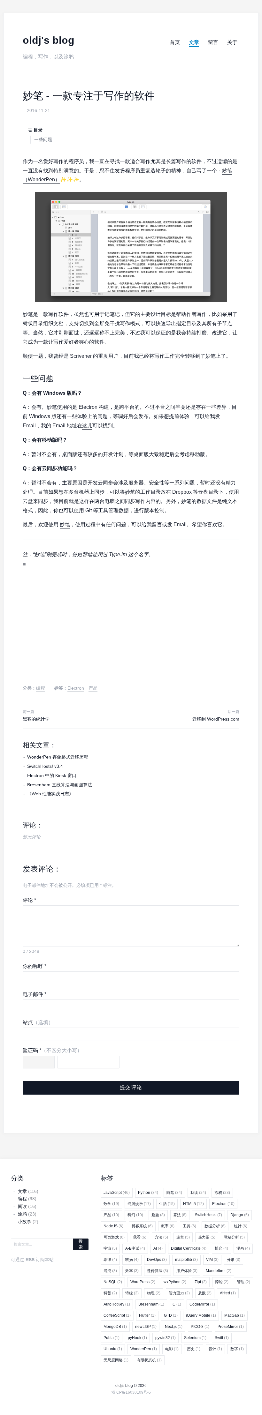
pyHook (137, 1338)
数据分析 (215, 1226)
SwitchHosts (208, 1215)
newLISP (146, 1326)
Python (148, 1192)
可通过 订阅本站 (32, 1259)
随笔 (174, 1192)
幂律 (110, 1259)
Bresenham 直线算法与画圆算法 (59, 784)
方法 (161, 1237)
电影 (172, 1349)
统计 (240, 1226)
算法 (180, 1215)
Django (239, 1215)
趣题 (158, 1215)
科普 (110, 1293)
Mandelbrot (218, 1271)
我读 (198, 1192)
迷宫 (183, 1237)
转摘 (132, 1259)
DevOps (157, 1259)
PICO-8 (200, 1326)
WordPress (142, 1282)
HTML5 (193, 1204)
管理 (243, 1282)
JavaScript (117, 1192)
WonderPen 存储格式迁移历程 (57, 757)
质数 (205, 1293)
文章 (194, 42)
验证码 (52, 1050)
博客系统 (142, 1226)
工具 (189, 1226)
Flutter (147, 1315)
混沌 (110, 1271)
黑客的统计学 (36, 719)
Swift (222, 1338)
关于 (232, 42)
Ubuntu (113, 1349)
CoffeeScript (117, 1315)
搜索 (81, 1244)
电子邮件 (34, 994)
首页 (175, 42)
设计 (215, 1349)
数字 (237, 1349)
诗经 (132, 1293)
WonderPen (143, 1349)
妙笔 (65, 524)
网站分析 (234, 1237)
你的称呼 (34, 966)
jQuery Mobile (201, 1315)
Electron (75, 688)
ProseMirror (231, 1326)
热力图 (206, 1237)
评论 (29, 900)
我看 (139, 1237)
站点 (38, 1022)
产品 (93, 688)
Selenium (195, 1338)
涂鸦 (222, 1192)
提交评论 (131, 1087)
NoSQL (113, 1282)
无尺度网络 (116, 1360)
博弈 (221, 1248)
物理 (153, 1293)
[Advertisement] (131, 632)
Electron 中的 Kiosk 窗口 (51, 775)
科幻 (135, 1215)
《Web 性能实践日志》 (50, 793)
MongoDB (115, 1326)
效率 (132, 1271)
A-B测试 (135, 1248)
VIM (212, 1259)
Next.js (173, 1326)
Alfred (228, 1293)
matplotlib (186, 1259)
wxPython (175, 1282)
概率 (167, 1226)
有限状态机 (149, 1360)
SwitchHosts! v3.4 (45, 766)
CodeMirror (202, 1304)
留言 (213, 42)
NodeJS (113, 1226)
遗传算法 (157, 1271)
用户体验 (186, 1271)
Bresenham (151, 1304)
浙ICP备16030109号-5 (131, 1392)
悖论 (221, 1282)
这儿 (87, 425)
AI (158, 1248)
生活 (167, 1204)
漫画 (243, 1248)
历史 (193, 1349)
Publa (111, 1338)
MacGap (234, 1315)
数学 (111, 1204)
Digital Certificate (188, 1248)
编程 (40, 688)
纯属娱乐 (139, 1204)
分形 (233, 1259)
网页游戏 (114, 1237)
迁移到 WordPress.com (215, 719)
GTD (171, 1315)
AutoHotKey (117, 1304)
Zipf (201, 1282)
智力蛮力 (179, 1293)
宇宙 (110, 1248)
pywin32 (165, 1338)
